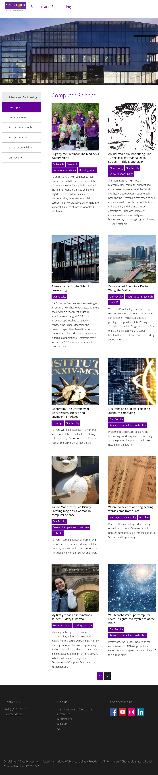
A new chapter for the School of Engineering (72, 288)
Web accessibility (75, 761)
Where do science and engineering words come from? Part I (130, 509)
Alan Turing (116, 168)
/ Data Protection (29, 761)
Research (72, 164)
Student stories (62, 625)
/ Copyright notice (51, 761)
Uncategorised (87, 170)
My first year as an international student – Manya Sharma (72, 617)
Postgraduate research (139, 296)
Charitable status (132, 761)
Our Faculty (132, 168)
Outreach (58, 164)
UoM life (114, 302)
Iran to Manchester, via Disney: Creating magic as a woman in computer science (72, 511)
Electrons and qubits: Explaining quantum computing (129, 410)
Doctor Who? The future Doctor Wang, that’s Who (128, 288)
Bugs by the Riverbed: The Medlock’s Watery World (75, 156)
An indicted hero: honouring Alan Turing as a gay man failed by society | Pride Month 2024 (129, 157)
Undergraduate (83, 625)
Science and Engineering (51, 6)
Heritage (58, 423)
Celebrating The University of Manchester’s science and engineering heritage (70, 412)
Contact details (14, 714)
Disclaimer (10, 761)
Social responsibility (64, 170)
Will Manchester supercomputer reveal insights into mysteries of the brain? (131, 619)
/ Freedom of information (103, 761)
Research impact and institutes (128, 425)
